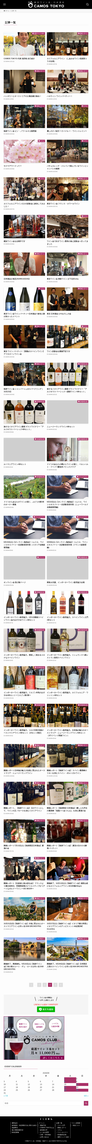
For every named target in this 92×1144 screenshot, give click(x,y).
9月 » (86, 1096)
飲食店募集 (15, 1132)
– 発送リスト (76, 1125)
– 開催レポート (61, 1127)
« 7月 (6, 1096)
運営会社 (15, 1123)
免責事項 (15, 1127)
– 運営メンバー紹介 (62, 1137)
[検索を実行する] (86, 1103)
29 (65, 1090)
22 (65, 1087)
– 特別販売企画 (61, 1134)
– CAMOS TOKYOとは (46, 1127)
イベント (42, 1123)
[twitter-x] (43, 1119)
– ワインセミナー (62, 1132)
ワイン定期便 (75, 1123)
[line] (49, 1119)
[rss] (51, 1119)
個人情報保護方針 (17, 1130)
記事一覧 (59, 1123)
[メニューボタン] (4, 4)
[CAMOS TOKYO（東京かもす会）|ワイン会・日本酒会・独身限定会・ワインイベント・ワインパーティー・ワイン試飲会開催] (46, 4)
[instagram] (46, 1119)
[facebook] (41, 1119)
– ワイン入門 (60, 1125)
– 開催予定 (42, 1125)
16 (77, 1084)
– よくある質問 (44, 1132)
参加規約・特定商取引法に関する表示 (24, 1125)
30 (77, 1090)
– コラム (59, 1130)
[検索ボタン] (87, 4)
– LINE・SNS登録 (45, 1134)
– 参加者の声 (43, 1130)
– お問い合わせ (44, 1137)
